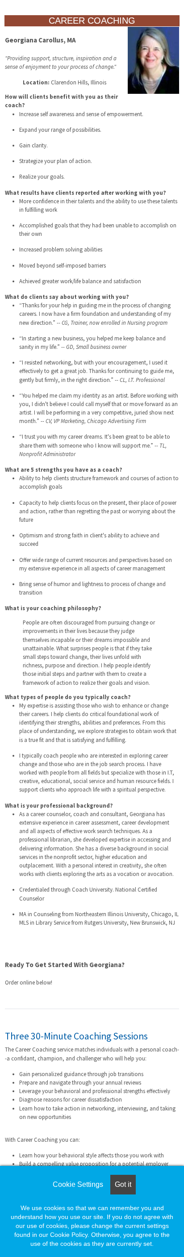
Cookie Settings (78, 1184)
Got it (123, 1184)
